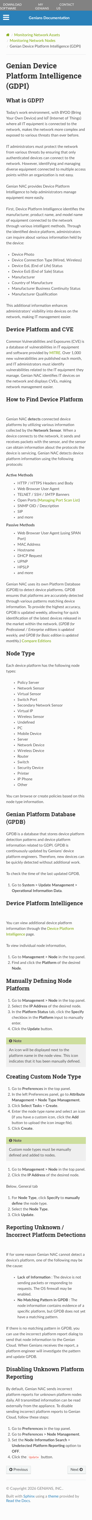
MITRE (54, 353)
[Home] (8, 35)
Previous (20, 1470)
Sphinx (29, 1496)
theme (53, 1496)
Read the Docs (18, 1501)
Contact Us (65, 6)
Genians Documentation (49, 18)
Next (75, 1470)
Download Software (11, 6)
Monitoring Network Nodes (32, 41)
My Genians (42, 6)
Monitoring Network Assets (37, 35)
